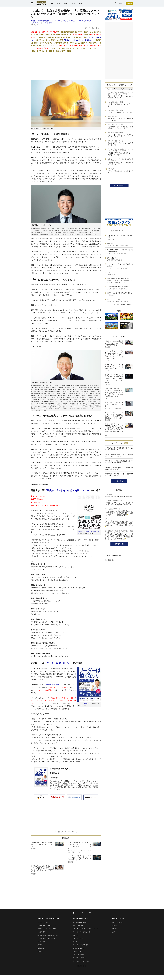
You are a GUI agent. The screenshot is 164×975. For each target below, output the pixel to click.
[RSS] (90, 913)
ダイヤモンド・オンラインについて (48, 918)
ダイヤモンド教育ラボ (79, 958)
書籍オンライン (77, 935)
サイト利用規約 (41, 932)
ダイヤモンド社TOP (117, 922)
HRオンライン (77, 951)
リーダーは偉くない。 (48, 23)
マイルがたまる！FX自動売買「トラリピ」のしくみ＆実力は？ (119, 449)
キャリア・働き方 (36, 23)
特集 (73, 3)
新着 (52, 3)
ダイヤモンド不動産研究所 (80, 945)
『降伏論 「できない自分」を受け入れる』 (78, 40)
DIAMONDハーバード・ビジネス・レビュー (85, 929)
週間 (122, 89)
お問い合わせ (41, 948)
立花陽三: (61, 21)
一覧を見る (119, 481)
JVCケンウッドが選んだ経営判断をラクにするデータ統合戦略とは (119, 462)
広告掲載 (40, 945)
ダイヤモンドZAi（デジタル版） (82, 932)
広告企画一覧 (109, 560)
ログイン (121, 3)
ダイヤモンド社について (119, 918)
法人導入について (42, 951)
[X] (73, 913)
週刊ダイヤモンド (78, 925)
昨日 (115, 89)
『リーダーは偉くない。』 (59, 662)
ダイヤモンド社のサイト (80, 918)
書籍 (80, 3)
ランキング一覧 (119, 186)
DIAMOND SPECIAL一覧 (113, 555)
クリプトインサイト (78, 954)
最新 (108, 89)
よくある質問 (41, 941)
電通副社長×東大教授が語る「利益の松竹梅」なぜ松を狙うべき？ (119, 475)
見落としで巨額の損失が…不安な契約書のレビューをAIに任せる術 (119, 455)
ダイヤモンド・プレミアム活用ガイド (48, 929)
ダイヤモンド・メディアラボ (81, 961)
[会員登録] (129, 3)
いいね (130, 89)
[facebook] (82, 913)
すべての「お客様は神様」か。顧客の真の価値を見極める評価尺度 (119, 468)
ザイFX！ (75, 941)
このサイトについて (43, 922)
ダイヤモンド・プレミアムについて (47, 925)
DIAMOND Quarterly (79, 948)
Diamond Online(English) (80, 922)
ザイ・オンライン (78, 938)
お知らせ (114, 932)
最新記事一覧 (119, 544)
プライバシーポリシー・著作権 (46, 938)
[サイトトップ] (41, 3)
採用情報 (114, 929)
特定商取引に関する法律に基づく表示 (48, 935)
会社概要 (114, 925)
